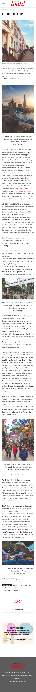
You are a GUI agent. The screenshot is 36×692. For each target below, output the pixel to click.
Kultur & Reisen (17, 9)
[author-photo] (18, 606)
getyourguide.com (20, 191)
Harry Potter (23, 585)
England (15, 585)
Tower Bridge (6, 590)
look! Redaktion (18, 609)
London (5, 587)
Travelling (15, 590)
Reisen (11, 587)
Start (3, 9)
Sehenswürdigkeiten (20, 587)
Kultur (30, 585)
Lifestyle (8, 9)
